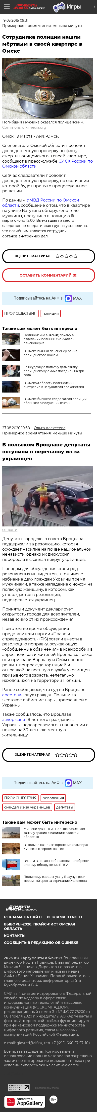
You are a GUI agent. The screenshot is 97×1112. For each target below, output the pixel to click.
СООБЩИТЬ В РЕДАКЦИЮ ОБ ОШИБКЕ (41, 942)
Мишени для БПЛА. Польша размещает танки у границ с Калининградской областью (54, 833)
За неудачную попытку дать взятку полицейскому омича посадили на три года (54, 371)
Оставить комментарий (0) (49, 275)
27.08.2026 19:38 (16, 428)
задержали (14, 719)
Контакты (14, 935)
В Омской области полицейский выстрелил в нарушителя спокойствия (54, 385)
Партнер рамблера (47, 1087)
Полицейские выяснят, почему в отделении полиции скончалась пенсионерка (49, 339)
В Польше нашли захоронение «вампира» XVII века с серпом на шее (56, 847)
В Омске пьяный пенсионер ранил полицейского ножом (50, 353)
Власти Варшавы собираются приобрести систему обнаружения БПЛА (56, 863)
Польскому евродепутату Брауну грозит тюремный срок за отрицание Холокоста (55, 879)
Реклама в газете (65, 917)
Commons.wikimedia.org (24, 127)
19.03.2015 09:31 (15, 20)
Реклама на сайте (23, 917)
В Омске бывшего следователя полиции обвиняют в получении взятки (55, 401)
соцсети (9, 529)
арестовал (13, 695)
